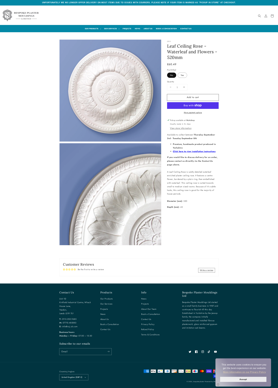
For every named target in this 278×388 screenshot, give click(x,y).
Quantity (170, 81)
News (103, 314)
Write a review (206, 270)
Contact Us (105, 329)
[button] (259, 16)
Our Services (106, 303)
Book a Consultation (109, 324)
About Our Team (148, 309)
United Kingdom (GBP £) (72, 377)
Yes (182, 75)
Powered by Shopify (212, 381)
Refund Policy (147, 329)
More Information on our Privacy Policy (244, 372)
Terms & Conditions (150, 334)
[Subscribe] (108, 351)
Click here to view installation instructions (194, 151)
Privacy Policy (147, 324)
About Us (104, 319)
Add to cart (193, 97)
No (171, 75)
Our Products (106, 298)
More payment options (193, 112)
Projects (104, 309)
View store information (180, 128)
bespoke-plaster (198, 381)
